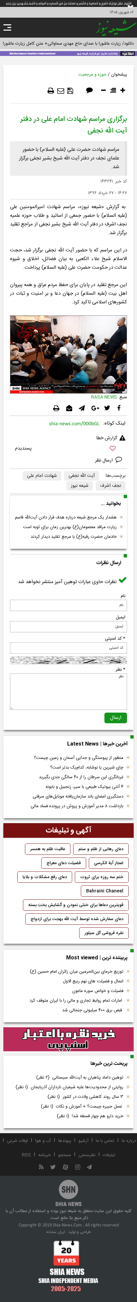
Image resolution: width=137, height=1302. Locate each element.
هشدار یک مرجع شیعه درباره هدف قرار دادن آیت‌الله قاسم (66, 517)
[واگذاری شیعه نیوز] (68, 53)
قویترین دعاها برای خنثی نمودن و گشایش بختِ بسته (75, 905)
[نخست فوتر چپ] (68, 1265)
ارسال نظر (104, 461)
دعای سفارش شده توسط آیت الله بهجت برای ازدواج (77, 919)
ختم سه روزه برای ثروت (101, 877)
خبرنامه (44, 1155)
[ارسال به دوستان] (60, 91)
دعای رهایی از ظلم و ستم (100, 849)
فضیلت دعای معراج (64, 863)
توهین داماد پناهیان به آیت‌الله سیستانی (79, 1077)
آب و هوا (43, 1140)
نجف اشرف (110, 486)
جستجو (64, 1155)
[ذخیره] (70, 91)
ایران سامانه (55, 1232)
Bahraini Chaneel (104, 891)
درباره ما (129, 1140)
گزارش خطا (106, 438)
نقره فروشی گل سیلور (103, 933)
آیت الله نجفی (81, 476)
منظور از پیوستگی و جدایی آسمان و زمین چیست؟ (78, 758)
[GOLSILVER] (68, 1039)
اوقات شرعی (17, 1140)
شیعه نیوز (79, 486)
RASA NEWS (104, 397)
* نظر (120, 669)
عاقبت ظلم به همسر (47, 849)
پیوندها (64, 1140)
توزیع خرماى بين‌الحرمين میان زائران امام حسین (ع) (76, 971)
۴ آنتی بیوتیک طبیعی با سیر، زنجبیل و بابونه (84, 787)
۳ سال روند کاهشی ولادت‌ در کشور (85, 1097)
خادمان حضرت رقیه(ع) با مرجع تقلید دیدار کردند (74, 536)
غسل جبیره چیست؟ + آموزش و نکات (82, 1106)
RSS (26, 1155)
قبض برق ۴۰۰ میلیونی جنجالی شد (92, 1010)
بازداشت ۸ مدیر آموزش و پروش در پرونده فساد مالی (77, 806)
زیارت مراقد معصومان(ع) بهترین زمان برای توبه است (70, 527)
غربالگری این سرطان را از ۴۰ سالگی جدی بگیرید (81, 777)
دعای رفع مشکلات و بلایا (45, 877)
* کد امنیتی (115, 638)
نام (123, 596)
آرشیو (83, 1140)
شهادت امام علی (42, 476)
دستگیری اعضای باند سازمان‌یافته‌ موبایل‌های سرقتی (78, 796)
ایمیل (120, 617)
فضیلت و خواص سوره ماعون (97, 991)
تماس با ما (105, 1140)
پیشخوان (119, 74)
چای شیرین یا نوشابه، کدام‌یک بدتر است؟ (86, 767)
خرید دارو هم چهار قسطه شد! (90, 1116)
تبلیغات (109, 1155)
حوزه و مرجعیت (92, 74)
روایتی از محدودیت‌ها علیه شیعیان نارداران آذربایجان (69, 1087)
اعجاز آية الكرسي (108, 863)
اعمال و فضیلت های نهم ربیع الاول (93, 981)
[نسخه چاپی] (51, 91)
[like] (68, 449)
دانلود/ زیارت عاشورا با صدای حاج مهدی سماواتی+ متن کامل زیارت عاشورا (68, 43)
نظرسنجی (86, 1155)
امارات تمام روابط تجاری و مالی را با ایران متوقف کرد (76, 1000)
